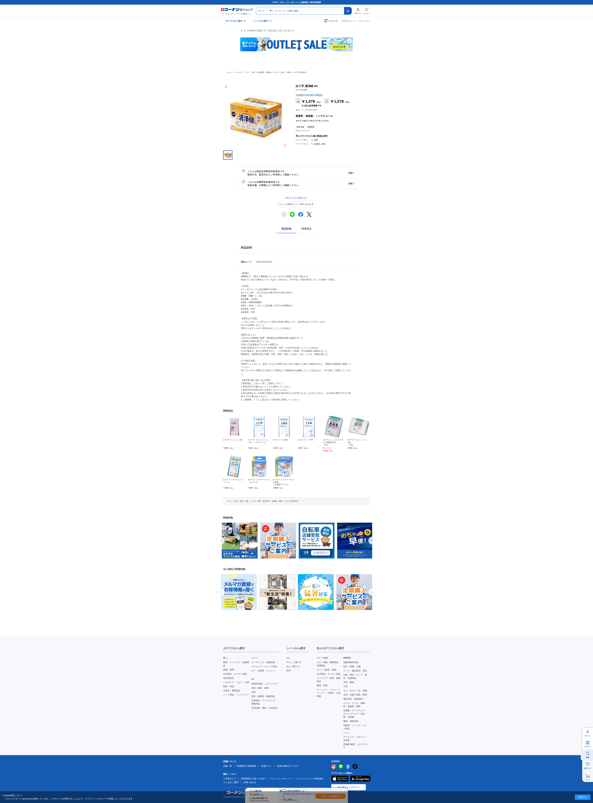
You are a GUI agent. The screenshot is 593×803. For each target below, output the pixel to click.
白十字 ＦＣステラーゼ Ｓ (258, 481)
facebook (347, 766)
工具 (253, 692)
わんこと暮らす (294, 662)
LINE (340, 766)
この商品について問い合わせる (298, 204)
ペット (346, 732)
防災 (288, 670)
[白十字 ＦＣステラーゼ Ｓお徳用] (284, 466)
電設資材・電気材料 (353, 699)
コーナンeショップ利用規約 (310, 779)
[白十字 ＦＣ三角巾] (284, 426)
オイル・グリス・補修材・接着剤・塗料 (354, 705)
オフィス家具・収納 (326, 669)
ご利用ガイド (229, 779)
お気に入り (587, 768)
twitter (355, 766)
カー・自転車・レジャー (263, 670)
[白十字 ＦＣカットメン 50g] (358, 426)
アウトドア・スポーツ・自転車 (355, 738)
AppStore (339, 779)
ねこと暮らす (292, 666)
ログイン (588, 736)
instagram (333, 766)
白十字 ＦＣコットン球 (232, 440)
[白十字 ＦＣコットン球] (234, 426)
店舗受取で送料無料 (246, 766)
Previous (221, 540)
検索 (587, 757)
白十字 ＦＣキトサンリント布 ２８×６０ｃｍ (258, 441)
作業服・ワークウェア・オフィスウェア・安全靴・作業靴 (355, 713)
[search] (348, 11)
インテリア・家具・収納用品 (329, 680)
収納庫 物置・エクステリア (264, 684)
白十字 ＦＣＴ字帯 (305, 440)
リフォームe (363, 21)
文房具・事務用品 (231, 690)
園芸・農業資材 (350, 721)
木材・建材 (348, 682)
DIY (288, 658)
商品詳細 (286, 228)
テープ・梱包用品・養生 (355, 670)
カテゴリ (588, 746)
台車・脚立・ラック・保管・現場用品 (355, 676)
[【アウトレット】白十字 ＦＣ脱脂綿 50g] (334, 426)
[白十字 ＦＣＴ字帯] (309, 426)
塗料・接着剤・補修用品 (263, 696)
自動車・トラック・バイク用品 (355, 727)
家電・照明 (228, 669)
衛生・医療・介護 (352, 666)
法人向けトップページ (348, 787)
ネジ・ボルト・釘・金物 (355, 690)
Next (372, 540)
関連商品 (306, 228)
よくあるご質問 (230, 782)
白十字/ (301, 90)
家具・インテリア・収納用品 (236, 664)
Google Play (360, 779)
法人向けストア (348, 21)
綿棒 (316, 140)
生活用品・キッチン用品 (235, 674)
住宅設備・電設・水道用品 (264, 708)
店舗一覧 (227, 766)
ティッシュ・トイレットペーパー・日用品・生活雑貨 (329, 692)
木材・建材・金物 (260, 688)
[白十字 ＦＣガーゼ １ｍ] (234, 466)
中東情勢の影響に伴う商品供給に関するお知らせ (267, 30)
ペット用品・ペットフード (236, 694)
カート (587, 780)
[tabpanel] (237, 541)
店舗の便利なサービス (288, 766)
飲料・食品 (228, 686)
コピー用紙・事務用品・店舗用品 (329, 664)
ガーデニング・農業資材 (263, 662)
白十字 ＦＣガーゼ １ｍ (233, 481)
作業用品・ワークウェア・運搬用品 (264, 702)
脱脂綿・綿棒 (319, 144)
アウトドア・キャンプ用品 (264, 666)
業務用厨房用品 (350, 662)
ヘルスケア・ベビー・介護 (236, 682)
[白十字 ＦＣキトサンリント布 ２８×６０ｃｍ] (259, 426)
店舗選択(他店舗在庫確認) (309, 95)
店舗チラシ (266, 766)
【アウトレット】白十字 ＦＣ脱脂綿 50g (333, 442)
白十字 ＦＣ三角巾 (280, 440)
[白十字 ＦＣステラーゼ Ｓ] (259, 466)
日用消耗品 (228, 678)
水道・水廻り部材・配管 (355, 694)
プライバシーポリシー (280, 779)
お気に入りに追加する (285, 145)
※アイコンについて (303, 130)
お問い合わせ (249, 782)
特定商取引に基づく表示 (253, 779)
